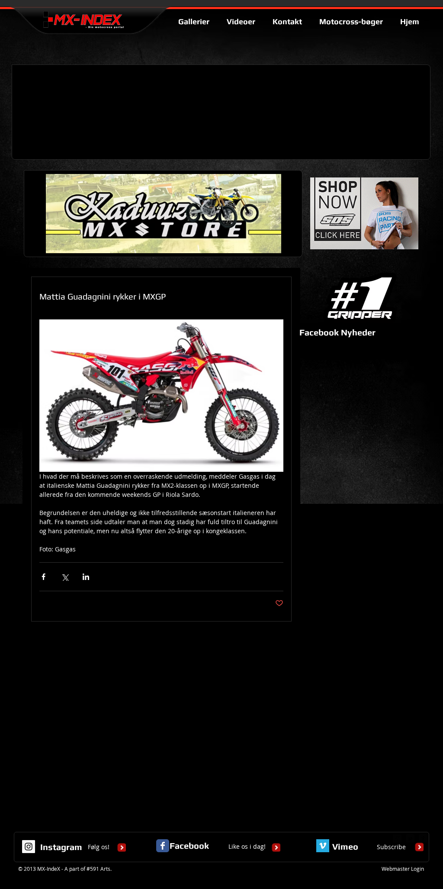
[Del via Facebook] (43, 577)
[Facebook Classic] (162, 845)
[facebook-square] (423, 838)
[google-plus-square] (397, 838)
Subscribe (391, 847)
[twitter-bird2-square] (410, 838)
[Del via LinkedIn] (86, 577)
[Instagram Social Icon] (28, 846)
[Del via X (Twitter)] (65, 577)
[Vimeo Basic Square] (322, 845)
